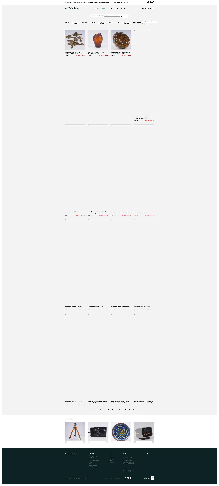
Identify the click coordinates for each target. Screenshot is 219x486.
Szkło (93, 22)
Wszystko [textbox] (123, 15)
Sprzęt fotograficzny (126, 23)
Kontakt (123, 8)
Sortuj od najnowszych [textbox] (147, 23)
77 (133, 409)
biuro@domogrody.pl (132, 471)
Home (96, 8)
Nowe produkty (76, 23)
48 (115, 409)
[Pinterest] (153, 2)
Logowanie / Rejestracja (73, 453)
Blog (116, 8)
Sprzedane (136, 22)
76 (129, 409)
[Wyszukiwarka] (92, 15)
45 (104, 409)
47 (112, 409)
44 (101, 409)
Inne (118, 22)
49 (119, 409)
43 (97, 409)
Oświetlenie (85, 22)
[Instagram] (151, 2)
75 (126, 409)
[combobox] (124, 16)
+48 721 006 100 (146, 8)
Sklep (103, 8)
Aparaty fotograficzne (98, 441)
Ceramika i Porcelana (102, 23)
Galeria (110, 8)
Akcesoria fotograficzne (75, 441)
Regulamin (105, 478)
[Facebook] (148, 2)
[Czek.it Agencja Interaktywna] (149, 478)
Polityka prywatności (114, 478)
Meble (110, 22)
